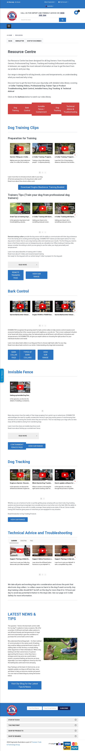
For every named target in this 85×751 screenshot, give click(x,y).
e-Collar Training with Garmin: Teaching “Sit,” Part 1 (42, 216)
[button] (75, 155)
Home (10, 35)
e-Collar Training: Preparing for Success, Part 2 (65, 157)
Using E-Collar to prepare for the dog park (48, 256)
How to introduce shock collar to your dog (29, 177)
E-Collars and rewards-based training (32, 254)
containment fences (37, 417)
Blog (10, 41)
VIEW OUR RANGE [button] (36, 275)
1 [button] (39, 172)
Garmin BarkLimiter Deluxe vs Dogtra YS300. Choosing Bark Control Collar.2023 (65, 315)
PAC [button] (31, 541)
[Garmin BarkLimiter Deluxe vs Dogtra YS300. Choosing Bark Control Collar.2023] (65, 306)
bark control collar (27, 637)
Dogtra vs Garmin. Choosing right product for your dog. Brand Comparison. (20, 483)
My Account (63, 2)
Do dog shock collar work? (33, 179)
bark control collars (44, 330)
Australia (50, 6)
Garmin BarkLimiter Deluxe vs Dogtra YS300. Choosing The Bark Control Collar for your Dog (20, 315)
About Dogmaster (49, 2)
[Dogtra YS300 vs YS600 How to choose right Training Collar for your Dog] (42, 306)
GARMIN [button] (14, 541)
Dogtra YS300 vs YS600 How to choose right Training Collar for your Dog (42, 315)
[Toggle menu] (9, 26)
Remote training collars (16, 236)
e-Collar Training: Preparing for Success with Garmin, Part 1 (42, 157)
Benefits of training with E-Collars (31, 252)
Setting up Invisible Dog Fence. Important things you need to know (20, 395)
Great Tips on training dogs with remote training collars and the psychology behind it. (20, 216)
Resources (19, 35)
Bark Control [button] (27, 109)
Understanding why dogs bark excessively (49, 345)
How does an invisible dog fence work (28, 426)
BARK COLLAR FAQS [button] (13, 355)
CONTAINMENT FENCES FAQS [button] (16, 445)
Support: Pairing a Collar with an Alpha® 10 (65, 559)
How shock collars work (27, 181)
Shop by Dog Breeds (34, 41)
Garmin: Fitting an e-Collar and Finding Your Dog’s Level (20, 157)
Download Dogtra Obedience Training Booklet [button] (42, 187)
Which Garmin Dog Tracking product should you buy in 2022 (42, 483)
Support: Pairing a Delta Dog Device (20, 559)
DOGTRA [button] (24, 541)
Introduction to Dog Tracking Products (24, 514)
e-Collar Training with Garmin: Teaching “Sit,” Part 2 (65, 216)
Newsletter (19, 41)
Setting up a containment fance (30, 428)
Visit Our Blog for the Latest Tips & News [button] (24, 685)
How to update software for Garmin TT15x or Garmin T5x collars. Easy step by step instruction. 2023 (65, 483)
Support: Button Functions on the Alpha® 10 (42, 559)
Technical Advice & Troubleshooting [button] (70, 109)
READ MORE (23, 265)
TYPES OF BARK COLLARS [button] (28, 355)
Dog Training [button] (15, 109)
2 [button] (42, 172)
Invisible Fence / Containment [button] (41, 109)
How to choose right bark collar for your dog (52, 343)
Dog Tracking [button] (57, 109)
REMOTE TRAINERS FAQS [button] (15, 275)
